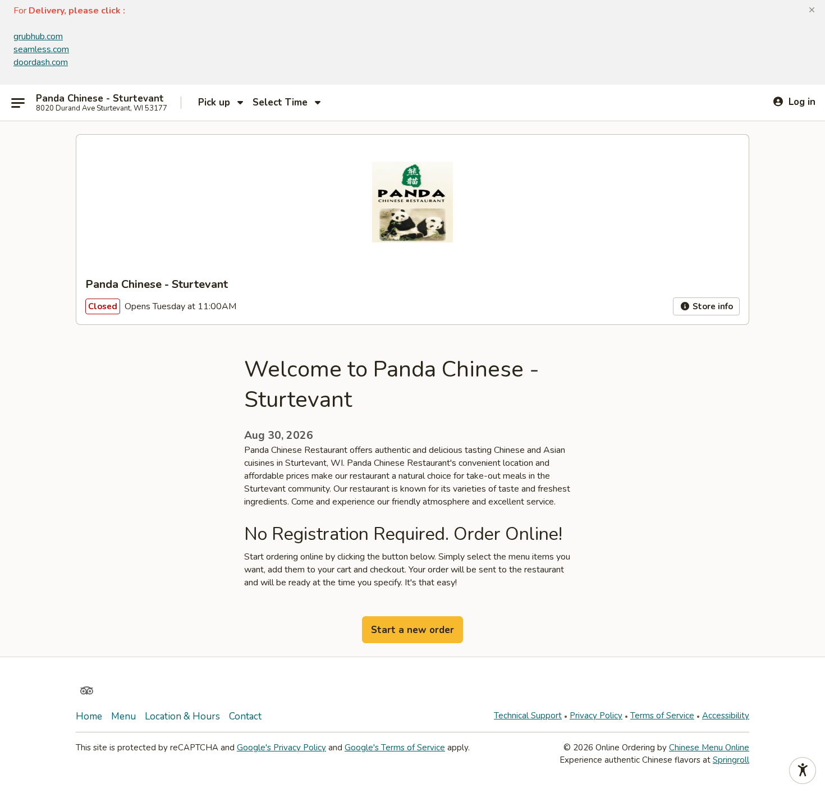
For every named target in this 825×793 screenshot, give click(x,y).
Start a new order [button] (412, 630)
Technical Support (528, 715)
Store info (711, 306)
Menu (123, 716)
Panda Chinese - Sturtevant (100, 98)
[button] (812, 10)
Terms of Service (662, 715)
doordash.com (40, 62)
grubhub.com (38, 36)
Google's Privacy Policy (281, 747)
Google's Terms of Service (395, 747)
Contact (245, 716)
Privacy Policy (596, 715)
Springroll (731, 760)
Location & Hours (182, 716)
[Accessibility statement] (802, 770)
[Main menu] (18, 103)
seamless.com (41, 49)
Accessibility (725, 715)
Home (89, 716)
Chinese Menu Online (709, 747)
